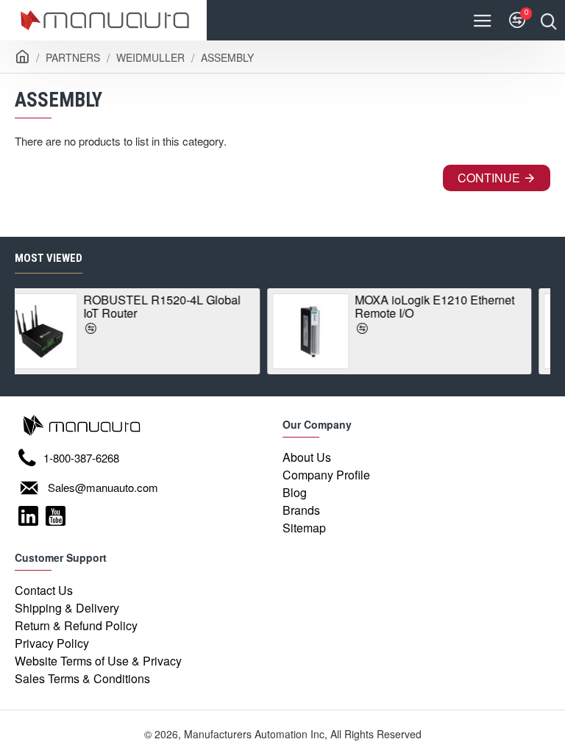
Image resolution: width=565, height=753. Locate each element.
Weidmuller (150, 57)
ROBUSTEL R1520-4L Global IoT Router (90, 306)
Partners (73, 57)
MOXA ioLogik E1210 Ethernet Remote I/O (363, 306)
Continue (489, 177)
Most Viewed (48, 258)
